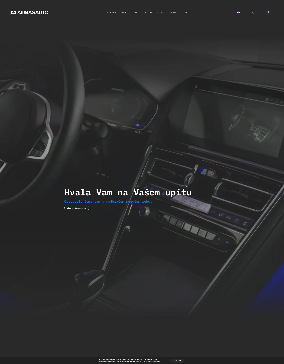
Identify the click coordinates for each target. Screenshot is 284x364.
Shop (185, 13)
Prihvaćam (177, 360)
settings (158, 362)
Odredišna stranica (117, 13)
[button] (240, 12)
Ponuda (136, 13)
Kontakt (173, 13)
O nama (148, 13)
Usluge (160, 13)
